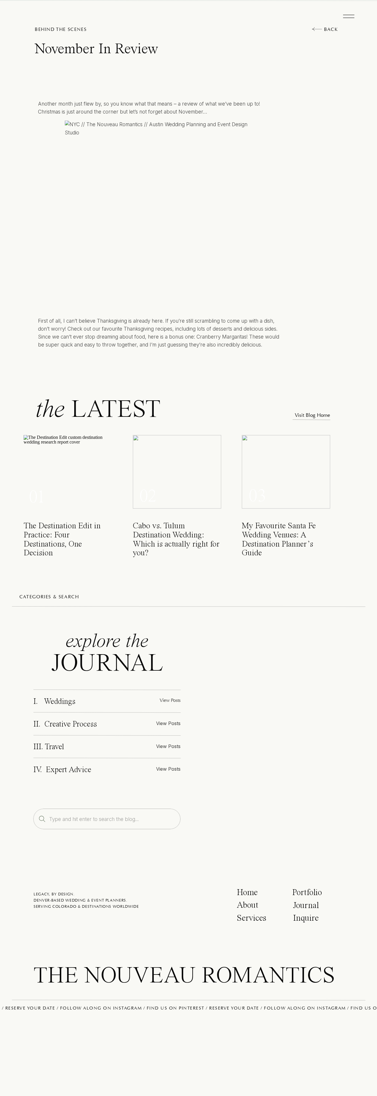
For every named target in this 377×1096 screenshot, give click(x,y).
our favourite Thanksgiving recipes (132, 329)
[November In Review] (277, 730)
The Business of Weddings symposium (188, 913)
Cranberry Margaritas (221, 337)
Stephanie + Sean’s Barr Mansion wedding (120, 557)
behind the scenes (61, 29)
